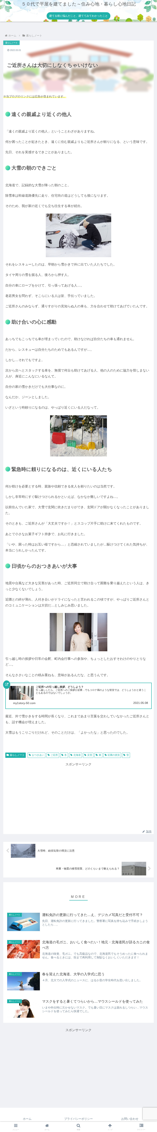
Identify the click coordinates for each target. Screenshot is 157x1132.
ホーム (27, 1118)
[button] (145, 703)
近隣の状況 (114, 755)
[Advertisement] (78, 795)
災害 (89, 755)
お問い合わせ (129, 1118)
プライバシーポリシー (78, 1118)
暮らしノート (17, 755)
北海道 (77, 755)
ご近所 (54, 755)
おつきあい (38, 755)
